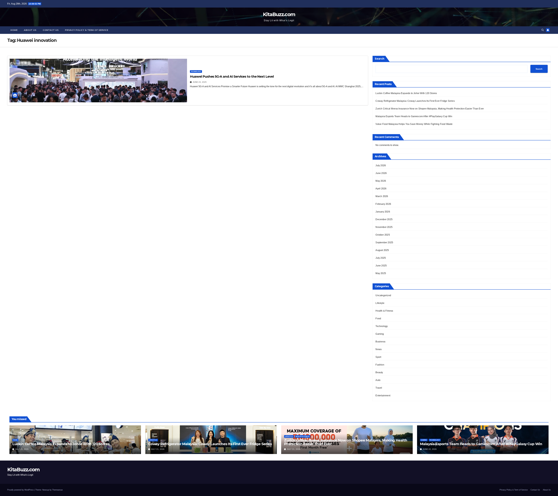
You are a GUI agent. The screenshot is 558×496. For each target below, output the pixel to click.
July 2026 (380, 165)
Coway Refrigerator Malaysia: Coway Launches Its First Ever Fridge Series (415, 101)
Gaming (379, 334)
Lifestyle (379, 303)
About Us (30, 30)
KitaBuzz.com (279, 14)
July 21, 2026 (22, 449)
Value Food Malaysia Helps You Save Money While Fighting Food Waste (414, 124)
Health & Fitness (384, 311)
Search (379, 58)
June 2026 (381, 173)
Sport (378, 357)
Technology (196, 71)
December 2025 (383, 219)
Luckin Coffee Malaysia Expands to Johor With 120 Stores (406, 93)
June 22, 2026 (430, 449)
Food (378, 318)
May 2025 (380, 273)
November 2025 (383, 227)
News (378, 349)
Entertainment (382, 395)
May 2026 (380, 181)
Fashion (379, 364)
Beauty (379, 372)
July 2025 (380, 258)
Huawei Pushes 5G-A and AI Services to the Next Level (232, 76)
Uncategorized (383, 295)
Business (380, 341)
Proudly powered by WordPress (20, 490)
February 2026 (383, 204)
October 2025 (382, 235)
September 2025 (384, 242)
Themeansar (57, 490)
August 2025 (382, 250)
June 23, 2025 (200, 82)
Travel (378, 388)
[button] (542, 30)
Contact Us (51, 30)
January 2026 (382, 211)
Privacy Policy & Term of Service (86, 30)
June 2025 (381, 265)
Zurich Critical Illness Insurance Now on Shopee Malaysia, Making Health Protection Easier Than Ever (429, 108)
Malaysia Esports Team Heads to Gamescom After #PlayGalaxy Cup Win (413, 116)
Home (13, 30)
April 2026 (380, 188)
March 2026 (381, 196)
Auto (377, 380)
